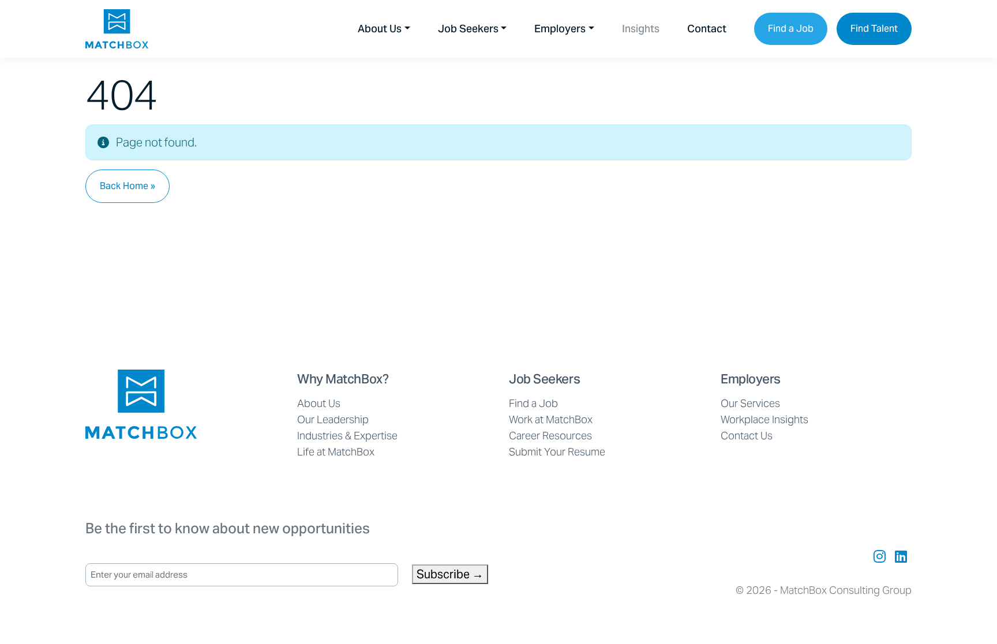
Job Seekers (468, 28)
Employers (560, 28)
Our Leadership (333, 419)
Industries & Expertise (347, 435)
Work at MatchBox (551, 419)
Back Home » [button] (127, 186)
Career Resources (550, 435)
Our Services (750, 403)
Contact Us (747, 435)
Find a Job (791, 28)
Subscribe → (450, 574)
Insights (640, 28)
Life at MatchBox (335, 451)
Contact (706, 28)
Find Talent (874, 28)
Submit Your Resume (557, 451)
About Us (380, 28)
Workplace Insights (764, 419)
